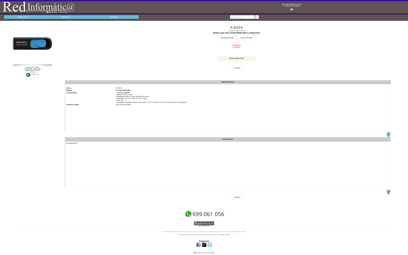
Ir (256, 17)
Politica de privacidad (205, 231)
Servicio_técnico (194, 231)
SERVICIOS (65, 17)
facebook (233, 231)
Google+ (243, 231)
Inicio (163, 231)
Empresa (175, 231)
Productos (168, 231)
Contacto (180, 231)
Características (227, 37)
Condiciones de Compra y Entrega (221, 231)
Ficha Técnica (246, 37)
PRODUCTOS (22, 17)
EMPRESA (114, 17)
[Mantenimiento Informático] (204, 252)
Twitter (238, 231)
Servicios (186, 231)
